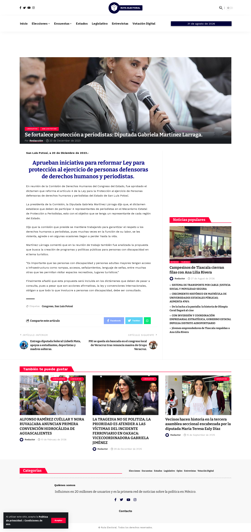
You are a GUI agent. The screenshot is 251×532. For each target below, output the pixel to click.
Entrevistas (190, 471)
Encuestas (147, 471)
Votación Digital (206, 471)
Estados (174, 262)
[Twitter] (24, 7)
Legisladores (59, 379)
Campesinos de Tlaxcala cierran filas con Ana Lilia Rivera (197, 270)
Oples (179, 471)
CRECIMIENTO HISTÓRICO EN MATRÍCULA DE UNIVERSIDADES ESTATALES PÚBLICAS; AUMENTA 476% (198, 297)
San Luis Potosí (49, 129)
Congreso (47, 306)
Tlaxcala (185, 262)
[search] (221, 8)
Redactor (180, 278)
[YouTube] (29, 7)
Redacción (36, 140)
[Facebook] (20, 7)
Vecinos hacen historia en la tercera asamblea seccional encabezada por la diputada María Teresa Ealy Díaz (198, 424)
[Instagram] (33, 7)
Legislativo (32, 129)
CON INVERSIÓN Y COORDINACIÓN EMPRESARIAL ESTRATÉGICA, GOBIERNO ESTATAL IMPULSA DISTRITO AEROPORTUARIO (200, 319)
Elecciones (134, 471)
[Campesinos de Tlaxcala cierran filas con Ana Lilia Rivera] (200, 244)
